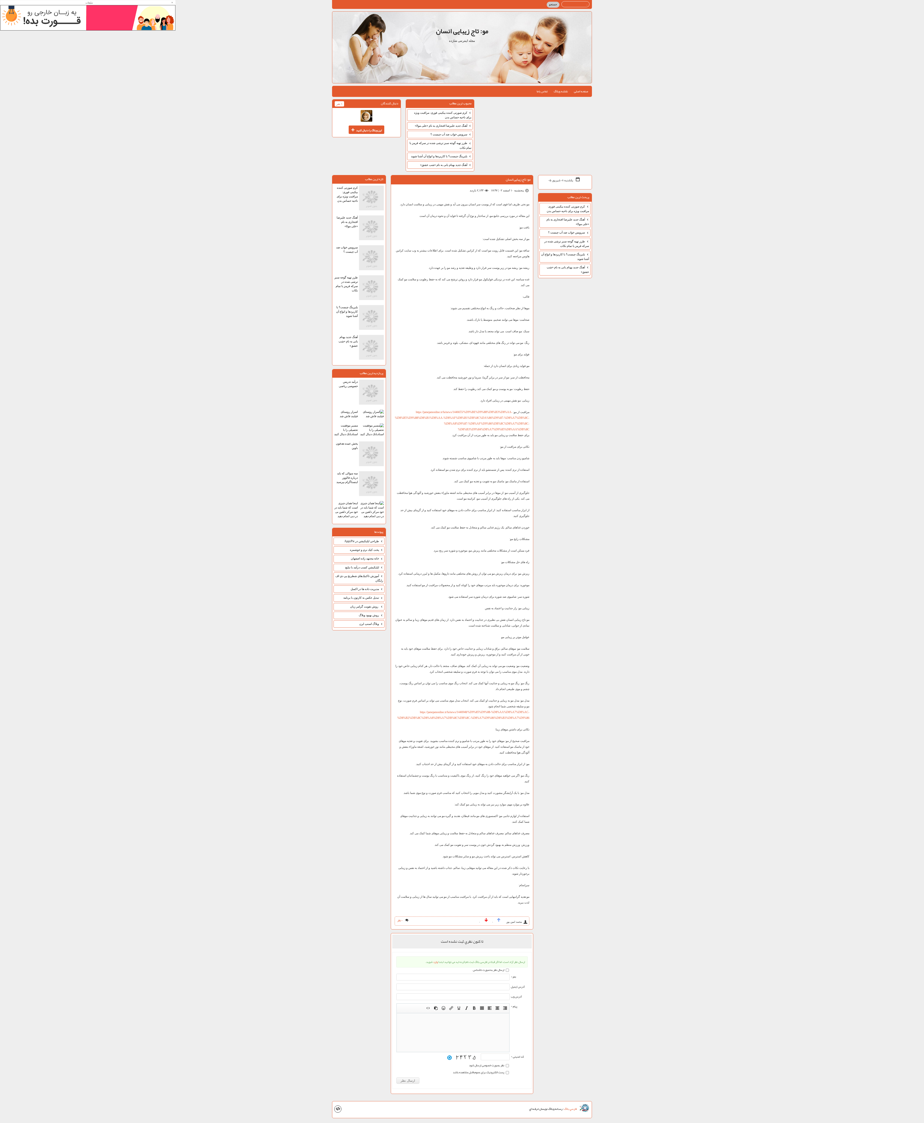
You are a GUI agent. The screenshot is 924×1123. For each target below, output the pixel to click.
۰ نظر (400, 920)
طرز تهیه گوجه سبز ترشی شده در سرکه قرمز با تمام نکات (440, 145)
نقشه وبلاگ (561, 91)
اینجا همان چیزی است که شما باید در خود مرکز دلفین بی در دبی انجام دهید (346, 510)
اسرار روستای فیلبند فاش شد (349, 414)
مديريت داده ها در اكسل (365, 589)
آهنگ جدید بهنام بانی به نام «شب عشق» (443, 165)
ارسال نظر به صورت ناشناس (489, 970)
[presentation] (505, 1008)
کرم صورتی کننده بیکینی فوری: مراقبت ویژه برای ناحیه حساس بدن (442, 115)
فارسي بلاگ (570, 1109)
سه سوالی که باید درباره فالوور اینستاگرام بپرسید (347, 478)
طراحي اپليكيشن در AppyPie (361, 541)
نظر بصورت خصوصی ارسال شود (487, 1065)
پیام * (514, 1006)
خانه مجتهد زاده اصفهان (365, 558)
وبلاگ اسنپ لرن (369, 624)
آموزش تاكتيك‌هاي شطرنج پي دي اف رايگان (359, 578)
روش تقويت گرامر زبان (364, 606)
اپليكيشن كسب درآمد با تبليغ (362, 567)
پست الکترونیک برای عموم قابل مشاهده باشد (479, 1072)
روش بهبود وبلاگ (369, 615)
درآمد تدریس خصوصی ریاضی (348, 384)
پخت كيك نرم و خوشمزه (364, 550)
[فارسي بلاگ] (584, 1108)
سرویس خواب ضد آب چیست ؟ (448, 134)
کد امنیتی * (517, 1057)
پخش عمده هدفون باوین (347, 446)
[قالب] (337, 1109)
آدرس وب (516, 996)
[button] (505, 1008)
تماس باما (542, 91)
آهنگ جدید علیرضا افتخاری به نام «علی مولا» (441, 125)
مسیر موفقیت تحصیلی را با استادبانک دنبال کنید (346, 430)
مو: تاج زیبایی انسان (462, 31)
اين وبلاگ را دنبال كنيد (366, 129)
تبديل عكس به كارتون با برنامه (361, 597)
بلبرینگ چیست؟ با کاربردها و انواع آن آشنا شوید (439, 156)
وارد (435, 962)
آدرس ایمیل (518, 987)
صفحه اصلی (581, 91)
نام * (513, 977)
